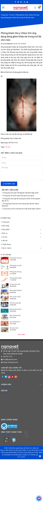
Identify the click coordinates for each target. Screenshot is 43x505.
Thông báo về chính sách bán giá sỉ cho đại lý (18, 196)
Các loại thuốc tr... (15, 322)
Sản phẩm (6, 229)
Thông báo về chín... (16, 265)
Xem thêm (21, 334)
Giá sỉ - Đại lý (6, 248)
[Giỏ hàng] (39, 8)
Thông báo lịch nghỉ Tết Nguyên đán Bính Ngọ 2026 (20, 193)
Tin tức (4, 237)
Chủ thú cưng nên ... (16, 303)
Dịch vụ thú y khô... (16, 296)
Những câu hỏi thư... (16, 309)
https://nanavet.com (10, 362)
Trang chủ (5, 222)
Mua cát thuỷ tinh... (16, 315)
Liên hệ (4, 240)
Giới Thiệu (5, 226)
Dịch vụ (4, 233)
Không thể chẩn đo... (16, 290)
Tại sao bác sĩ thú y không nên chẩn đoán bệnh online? (21, 209)
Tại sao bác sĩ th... (15, 284)
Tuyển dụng (6, 244)
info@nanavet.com (10, 359)
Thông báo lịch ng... (16, 258)
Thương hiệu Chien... (16, 278)
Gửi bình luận (10, 184)
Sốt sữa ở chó (14, 328)
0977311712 (7, 356)
